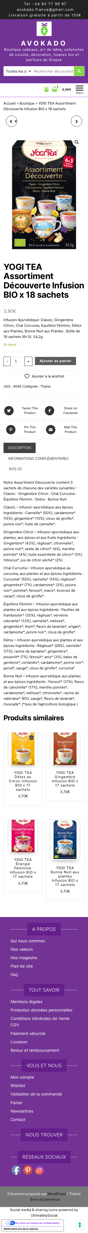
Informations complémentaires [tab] (38, 458)
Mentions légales (26, 1001)
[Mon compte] (46, 89)
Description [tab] (19, 448)
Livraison (19, 1042)
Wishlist (18, 1085)
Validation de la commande (36, 1094)
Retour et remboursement (35, 1050)
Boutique (26, 103)
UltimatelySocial (44, 1215)
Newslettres (22, 1111)
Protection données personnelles (42, 1010)
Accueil (10, 103)
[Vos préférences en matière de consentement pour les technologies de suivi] (79, 1224)
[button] (77, 142)
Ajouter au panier (55, 361)
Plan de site (22, 966)
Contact (18, 1119)
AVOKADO (44, 43)
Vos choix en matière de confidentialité (37, 1223)
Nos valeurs (22, 949)
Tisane (45, 386)
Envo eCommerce (45, 1199)
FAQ (14, 974)
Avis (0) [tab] (15, 469)
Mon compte (22, 1077)
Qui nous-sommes (28, 941)
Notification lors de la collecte (21, 1228)
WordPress (57, 1194)
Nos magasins (24, 957)
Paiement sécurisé (28, 1033)
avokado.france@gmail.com (45, 9)
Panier (17, 1102)
